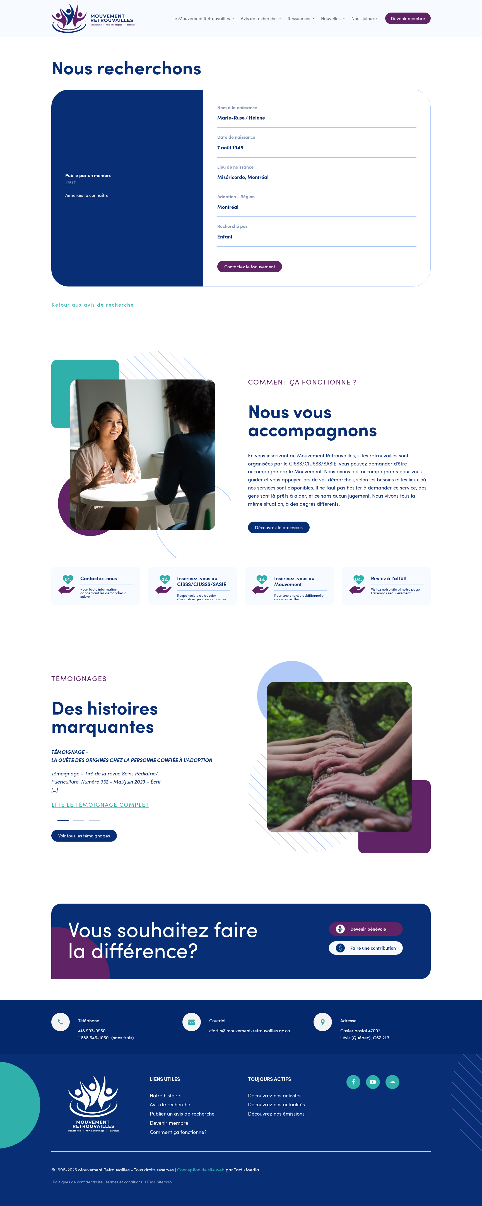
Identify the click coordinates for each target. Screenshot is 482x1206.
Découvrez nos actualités (276, 1104)
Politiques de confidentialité (78, 1181)
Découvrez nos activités (275, 1095)
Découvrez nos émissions (276, 1113)
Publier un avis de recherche (182, 1113)
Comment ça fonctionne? (178, 1131)
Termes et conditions (123, 1181)
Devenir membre (169, 1122)
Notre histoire (165, 1095)
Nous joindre (364, 18)
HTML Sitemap (158, 1181)
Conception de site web (201, 1169)
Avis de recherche (259, 18)
